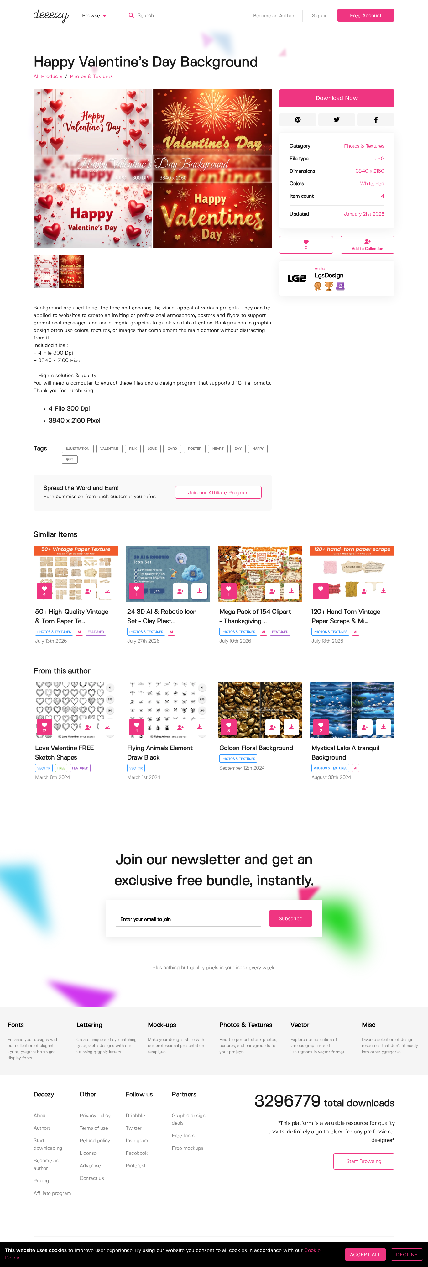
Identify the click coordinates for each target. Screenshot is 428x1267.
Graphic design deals (188, 1119)
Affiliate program (52, 1193)
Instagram (137, 1140)
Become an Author (274, 16)
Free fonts (183, 1135)
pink (132, 448)
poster (194, 448)
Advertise (90, 1166)
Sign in (320, 16)
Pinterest (136, 1166)
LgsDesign (329, 276)
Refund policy (95, 1140)
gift (69, 459)
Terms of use (94, 1128)
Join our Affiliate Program (218, 493)
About (40, 1115)
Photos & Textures (91, 76)
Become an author (46, 1165)
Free (61, 768)
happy (258, 448)
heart (218, 448)
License (88, 1153)
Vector (43, 768)
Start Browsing (364, 1161)
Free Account (366, 15)
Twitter (134, 1128)
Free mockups (187, 1148)
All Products (49, 76)
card (172, 448)
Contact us (92, 1178)
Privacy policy (95, 1115)
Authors (42, 1128)
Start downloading (48, 1144)
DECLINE (407, 1254)
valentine (109, 448)
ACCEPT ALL (365, 1254)
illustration (77, 448)
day (238, 448)
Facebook (137, 1153)
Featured (96, 632)
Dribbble (135, 1115)
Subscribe (290, 918)
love (152, 448)
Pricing (41, 1181)
